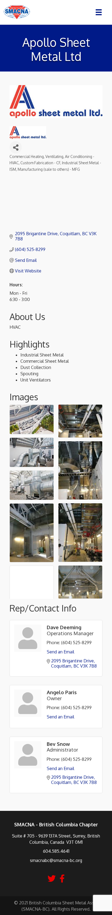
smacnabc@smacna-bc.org (56, 860)
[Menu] (99, 12)
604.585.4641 (56, 851)
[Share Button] (16, 147)
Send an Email (60, 652)
